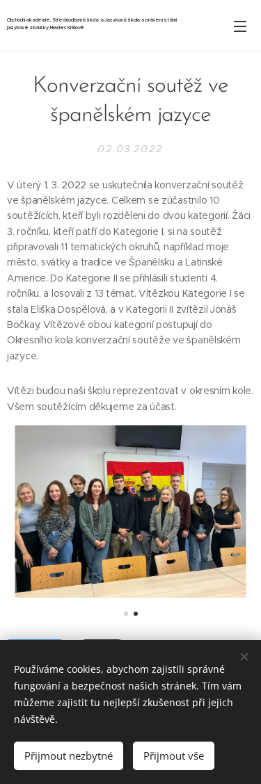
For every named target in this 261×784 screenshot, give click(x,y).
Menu (240, 26)
